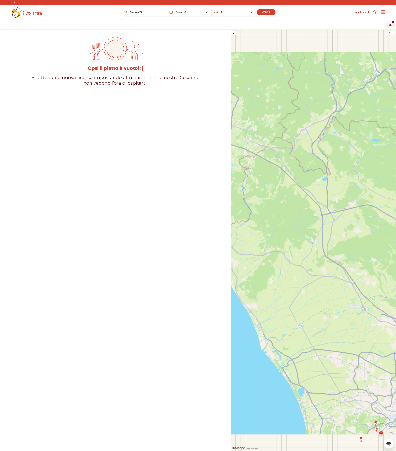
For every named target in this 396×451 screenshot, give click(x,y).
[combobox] (146, 12)
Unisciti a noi (361, 12)
